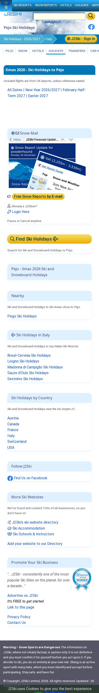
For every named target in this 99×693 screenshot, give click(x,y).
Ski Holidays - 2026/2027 (22, 39)
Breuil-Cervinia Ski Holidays (29, 355)
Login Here (20, 212)
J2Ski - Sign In (82, 38)
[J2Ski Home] (13, 15)
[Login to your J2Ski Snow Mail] (46, 164)
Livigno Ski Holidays (23, 361)
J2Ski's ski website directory (34, 522)
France (12, 430)
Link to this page (20, 607)
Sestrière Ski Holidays (25, 379)
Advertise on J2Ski (22, 595)
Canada (13, 424)
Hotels (38, 51)
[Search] (90, 16)
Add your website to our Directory (34, 543)
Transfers (76, 51)
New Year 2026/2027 (42, 90)
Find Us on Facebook (30, 478)
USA (10, 447)
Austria (13, 418)
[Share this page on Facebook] (91, 28)
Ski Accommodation (28, 528)
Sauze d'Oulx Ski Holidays (28, 373)
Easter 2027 (38, 96)
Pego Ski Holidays (22, 316)
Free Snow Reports (38, 196)
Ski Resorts (22, 5)
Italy (49, 39)
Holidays (55, 51)
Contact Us (16, 622)
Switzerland (16, 441)
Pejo (9, 51)
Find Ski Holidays (34, 239)
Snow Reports (46, 5)
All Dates (14, 90)
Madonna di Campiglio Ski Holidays (35, 367)
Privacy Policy (18, 617)
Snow (22, 51)
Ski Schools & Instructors (33, 534)
